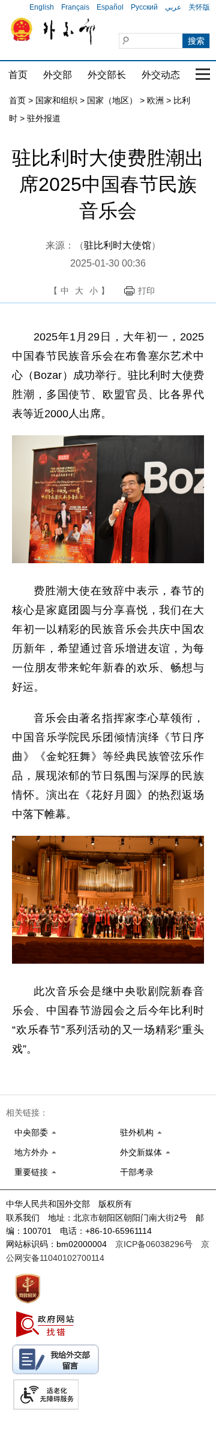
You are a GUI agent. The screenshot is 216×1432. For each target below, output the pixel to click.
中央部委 (31, 1132)
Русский (144, 7)
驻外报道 (44, 118)
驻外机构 (137, 1132)
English (41, 7)
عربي (173, 7)
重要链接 (31, 1172)
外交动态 (161, 75)
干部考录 (137, 1172)
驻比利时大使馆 (117, 245)
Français (75, 7)
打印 (146, 290)
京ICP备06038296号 (154, 1244)
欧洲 (155, 100)
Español (110, 7)
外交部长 (107, 75)
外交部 (57, 75)
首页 (18, 75)
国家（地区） (112, 100)
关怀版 (199, 7)
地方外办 (31, 1152)
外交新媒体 (141, 1152)
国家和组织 (56, 100)
